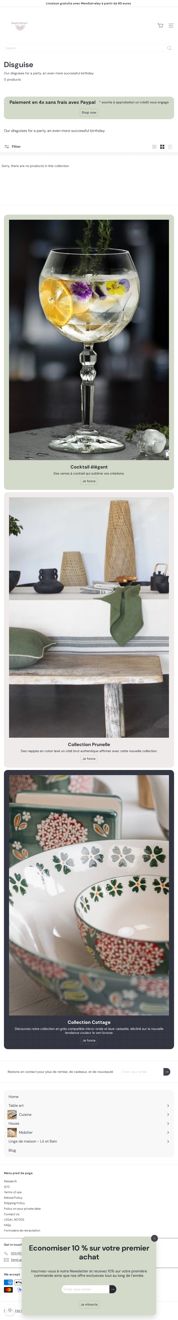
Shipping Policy (14, 1203)
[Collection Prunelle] (89, 617)
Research (10, 1181)
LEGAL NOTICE (14, 1220)
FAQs (7, 1225)
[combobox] (89, 48)
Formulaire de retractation (22, 1230)
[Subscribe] (112, 1289)
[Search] (169, 48)
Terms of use (13, 1192)
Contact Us (11, 1214)
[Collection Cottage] (89, 895)
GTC (7, 1187)
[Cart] (160, 25)
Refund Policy (13, 1198)
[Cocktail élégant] (89, 340)
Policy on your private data (22, 1209)
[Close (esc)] (154, 1238)
